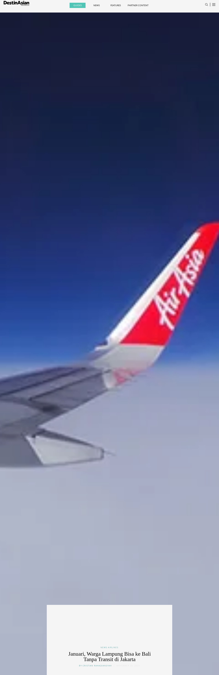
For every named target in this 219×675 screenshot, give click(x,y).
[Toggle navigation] (206, 4)
